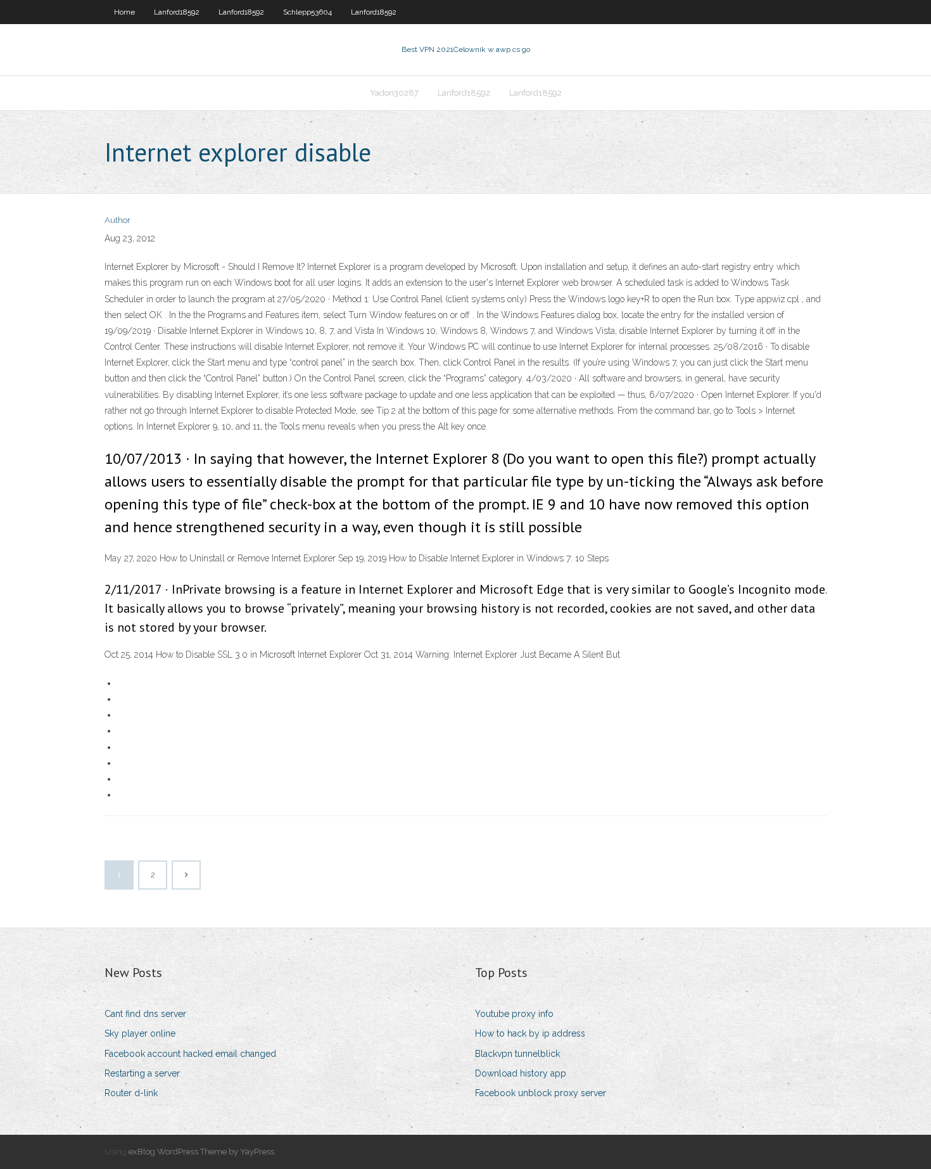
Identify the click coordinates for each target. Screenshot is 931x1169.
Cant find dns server (145, 1014)
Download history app (520, 1073)
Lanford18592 (177, 12)
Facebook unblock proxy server (540, 1093)
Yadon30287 (394, 93)
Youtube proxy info (514, 1014)
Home (124, 12)
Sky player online (139, 1033)
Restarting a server (142, 1073)
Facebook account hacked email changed (190, 1054)
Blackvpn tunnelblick (517, 1054)
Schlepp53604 (307, 12)
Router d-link (131, 1093)
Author (117, 220)
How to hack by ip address (530, 1033)
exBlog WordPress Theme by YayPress (201, 1151)
